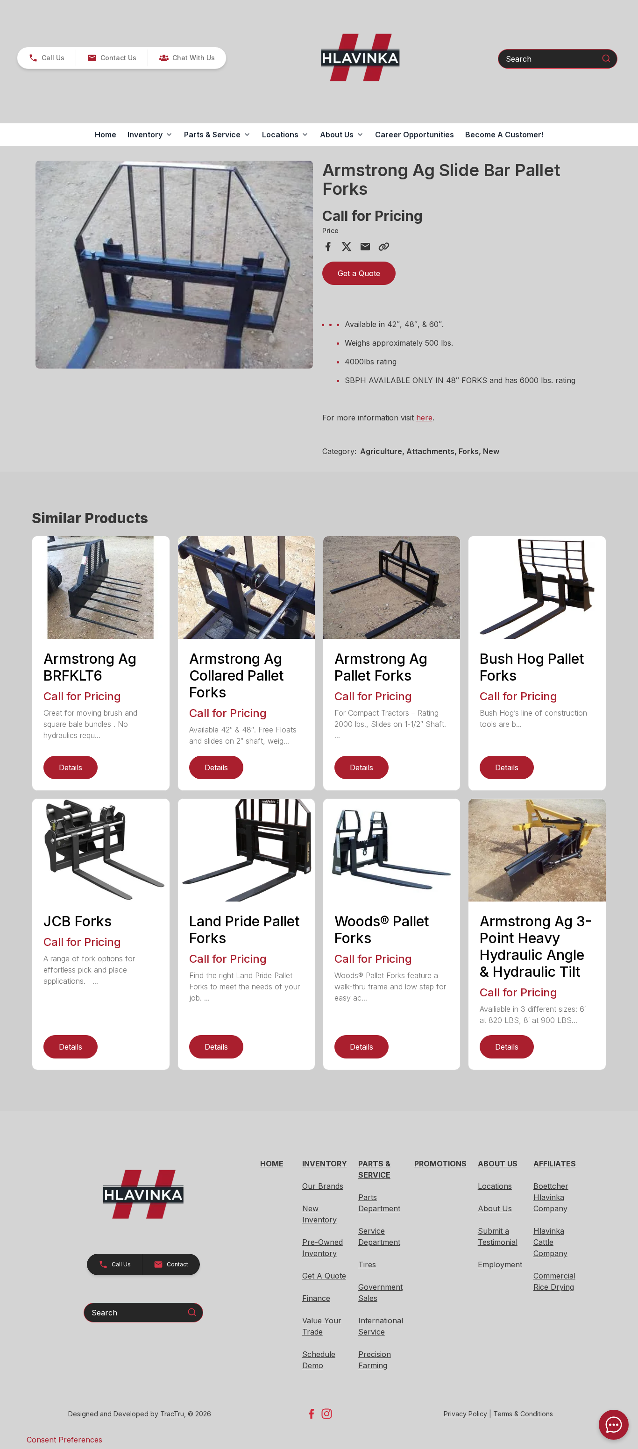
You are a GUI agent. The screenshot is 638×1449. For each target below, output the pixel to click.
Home (105, 134)
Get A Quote (324, 1275)
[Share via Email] (365, 246)
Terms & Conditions (523, 1414)
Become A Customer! (504, 134)
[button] (46, 58)
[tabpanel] (173, 266)
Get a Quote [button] (359, 273)
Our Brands (322, 1186)
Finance (316, 1298)
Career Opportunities (414, 134)
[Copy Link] (384, 246)
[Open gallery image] (173, 265)
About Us (495, 1208)
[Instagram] (327, 1414)
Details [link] (70, 767)
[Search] (606, 58)
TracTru (172, 1414)
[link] (187, 58)
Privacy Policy (465, 1414)
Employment (500, 1264)
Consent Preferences (64, 1439)
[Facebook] (311, 1414)
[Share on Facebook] (327, 246)
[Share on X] (346, 246)
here (424, 417)
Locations (495, 1186)
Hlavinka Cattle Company (550, 1242)
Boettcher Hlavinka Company (550, 1197)
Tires (367, 1264)
